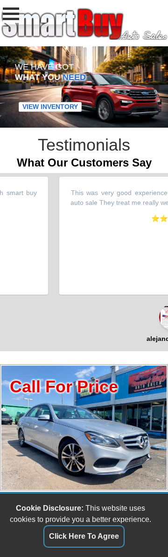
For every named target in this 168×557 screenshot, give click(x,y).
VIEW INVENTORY (50, 107)
